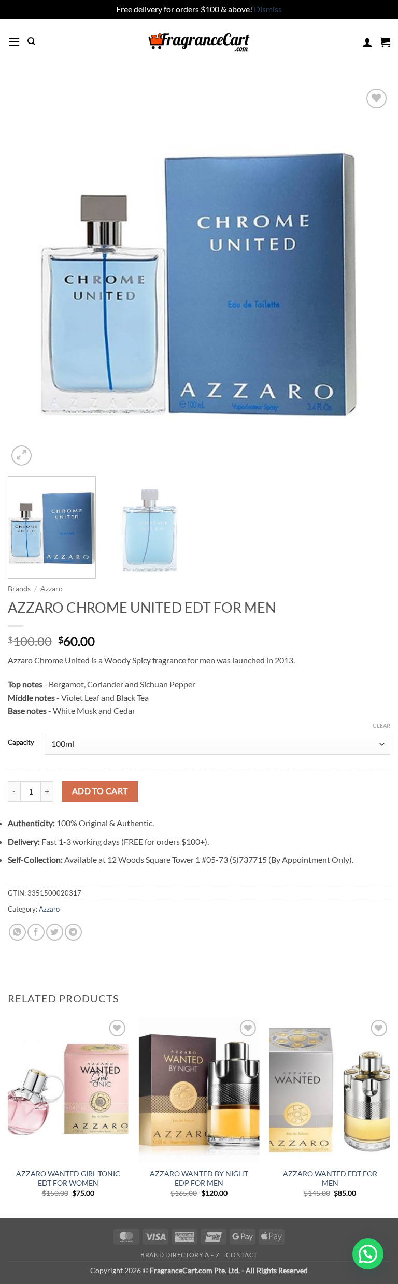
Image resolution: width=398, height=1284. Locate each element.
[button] (14, 41)
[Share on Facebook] (36, 932)
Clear (381, 725)
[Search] (31, 41)
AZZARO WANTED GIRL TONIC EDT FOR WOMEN (68, 1178)
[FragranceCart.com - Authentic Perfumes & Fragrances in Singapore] (199, 42)
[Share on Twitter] (54, 932)
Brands (19, 589)
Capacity (21, 742)
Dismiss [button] (268, 9)
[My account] (367, 42)
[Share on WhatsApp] (17, 932)
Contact (241, 1255)
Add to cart (100, 791)
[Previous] (28, 277)
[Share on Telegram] (73, 932)
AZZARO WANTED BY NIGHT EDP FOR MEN (199, 1178)
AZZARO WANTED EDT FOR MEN (330, 1178)
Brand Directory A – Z (180, 1255)
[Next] (369, 277)
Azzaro (51, 589)
